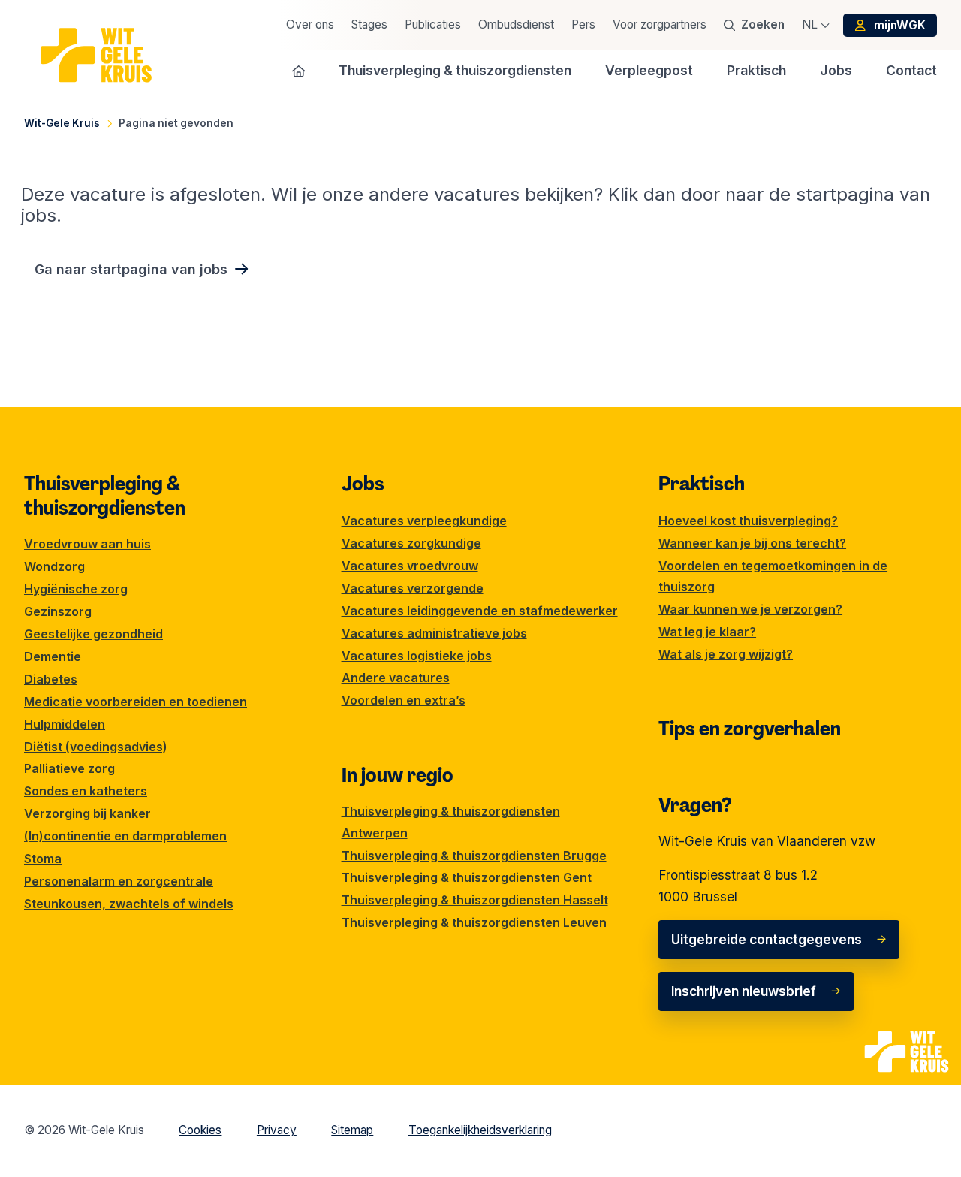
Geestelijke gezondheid (93, 633)
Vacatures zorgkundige (411, 543)
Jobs (363, 483)
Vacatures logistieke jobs (417, 655)
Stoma (43, 858)
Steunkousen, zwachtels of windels (128, 903)
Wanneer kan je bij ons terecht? (752, 543)
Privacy (277, 1130)
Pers (583, 24)
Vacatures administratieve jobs (434, 633)
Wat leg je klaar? (707, 631)
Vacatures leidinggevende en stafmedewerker (480, 610)
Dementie (52, 656)
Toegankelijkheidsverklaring (480, 1130)
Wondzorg (54, 566)
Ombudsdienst (516, 24)
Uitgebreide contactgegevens (766, 939)
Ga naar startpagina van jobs (131, 269)
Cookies (200, 1130)
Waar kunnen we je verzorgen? (750, 609)
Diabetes (50, 679)
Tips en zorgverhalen (749, 728)
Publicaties (433, 24)
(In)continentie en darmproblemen (125, 836)
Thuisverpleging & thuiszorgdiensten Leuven (474, 922)
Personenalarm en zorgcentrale (118, 881)
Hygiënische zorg (76, 588)
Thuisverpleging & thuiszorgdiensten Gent (467, 877)
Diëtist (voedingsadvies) (95, 746)
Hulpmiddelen (64, 724)
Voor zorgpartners (659, 24)
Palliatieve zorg (69, 768)
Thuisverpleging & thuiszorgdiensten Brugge (474, 855)
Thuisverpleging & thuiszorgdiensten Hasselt (475, 899)
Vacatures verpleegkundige (424, 520)
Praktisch (701, 483)
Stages (369, 24)
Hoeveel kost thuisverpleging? (748, 520)
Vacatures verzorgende (413, 588)
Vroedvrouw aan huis (87, 543)
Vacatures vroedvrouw (410, 565)
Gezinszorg (58, 611)
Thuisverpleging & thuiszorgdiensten (104, 496)
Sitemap (352, 1130)
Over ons (310, 24)
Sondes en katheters (85, 790)
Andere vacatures (396, 677)
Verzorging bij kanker (87, 813)
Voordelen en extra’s (403, 700)
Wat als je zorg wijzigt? (725, 654)
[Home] (299, 71)
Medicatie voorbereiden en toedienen (135, 701)
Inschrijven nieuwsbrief (743, 991)
